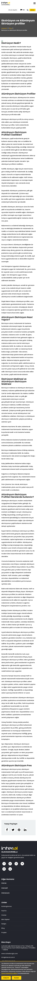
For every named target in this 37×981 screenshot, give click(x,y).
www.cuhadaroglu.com (9, 953)
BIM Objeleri (5, 919)
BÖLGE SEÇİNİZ (13, 10)
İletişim (3, 924)
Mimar (32, 10)
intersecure (5, 893)
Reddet (16, 978)
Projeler (4, 932)
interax (3, 883)
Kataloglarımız (6, 906)
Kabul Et (6, 978)
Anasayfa (4, 28)
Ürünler (3, 915)
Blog (10, 28)
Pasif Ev (4, 911)
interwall (4, 888)
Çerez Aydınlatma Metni (9, 973)
